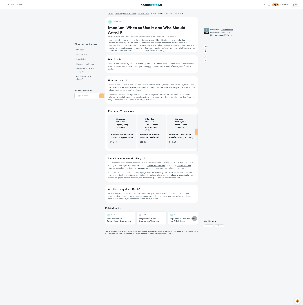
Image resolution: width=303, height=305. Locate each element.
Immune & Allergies (129, 14)
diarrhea (181, 40)
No (219, 226)
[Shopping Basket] (268, 4)
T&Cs (170, 233)
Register (285, 5)
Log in (275, 5)
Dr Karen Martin (227, 29)
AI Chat (11, 5)
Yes (208, 226)
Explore (20, 5)
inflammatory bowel (156, 166)
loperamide (154, 40)
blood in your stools (180, 175)
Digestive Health (143, 14)
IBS (149, 66)
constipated (143, 168)
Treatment (118, 14)
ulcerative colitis (184, 166)
